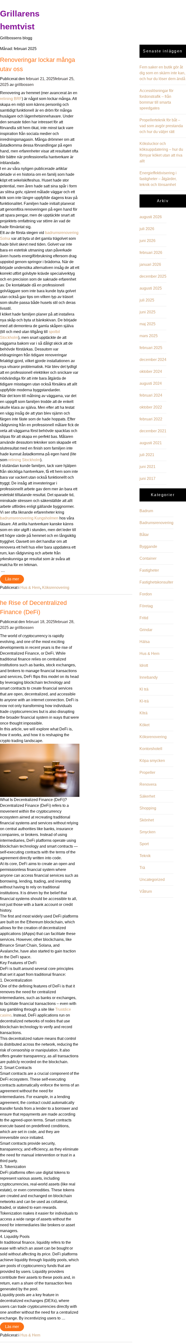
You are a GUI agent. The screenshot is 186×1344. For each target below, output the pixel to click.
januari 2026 (150, 264)
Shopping (148, 808)
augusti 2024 (151, 383)
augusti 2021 (151, 443)
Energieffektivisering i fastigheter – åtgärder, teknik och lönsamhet (158, 179)
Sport (144, 844)
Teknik (145, 856)
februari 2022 (151, 419)
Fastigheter (149, 570)
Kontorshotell (151, 749)
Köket (144, 725)
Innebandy (149, 677)
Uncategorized (152, 879)
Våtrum (146, 891)
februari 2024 (151, 395)
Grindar (146, 630)
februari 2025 (151, 348)
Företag (146, 606)
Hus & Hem (30, 587)
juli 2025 (147, 300)
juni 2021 (147, 467)
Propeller (147, 772)
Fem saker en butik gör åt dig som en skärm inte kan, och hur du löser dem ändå (162, 73)
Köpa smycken (152, 761)
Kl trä (144, 689)
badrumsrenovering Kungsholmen (29, 518)
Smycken (147, 832)
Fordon (146, 594)
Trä (142, 868)
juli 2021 (147, 455)
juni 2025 (147, 312)
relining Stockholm (24, 460)
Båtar (144, 535)
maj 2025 (147, 324)
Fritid (144, 618)
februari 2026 (151, 252)
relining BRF (11, 99)
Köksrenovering (55, 587)
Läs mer (12, 579)
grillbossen (24, 85)
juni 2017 (147, 478)
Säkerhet (147, 796)
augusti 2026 (151, 217)
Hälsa (145, 642)
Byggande (148, 546)
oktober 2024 (151, 371)
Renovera (148, 784)
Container (148, 558)
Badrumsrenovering (156, 523)
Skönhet (147, 820)
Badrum (146, 511)
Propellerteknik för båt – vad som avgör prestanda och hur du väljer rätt (161, 126)
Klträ (143, 713)
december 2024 (153, 360)
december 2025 (153, 276)
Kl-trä (144, 701)
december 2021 (153, 431)
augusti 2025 (151, 288)
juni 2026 (147, 241)
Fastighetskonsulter (156, 582)
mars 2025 (149, 336)
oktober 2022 (151, 407)
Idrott (144, 665)
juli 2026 (147, 229)
